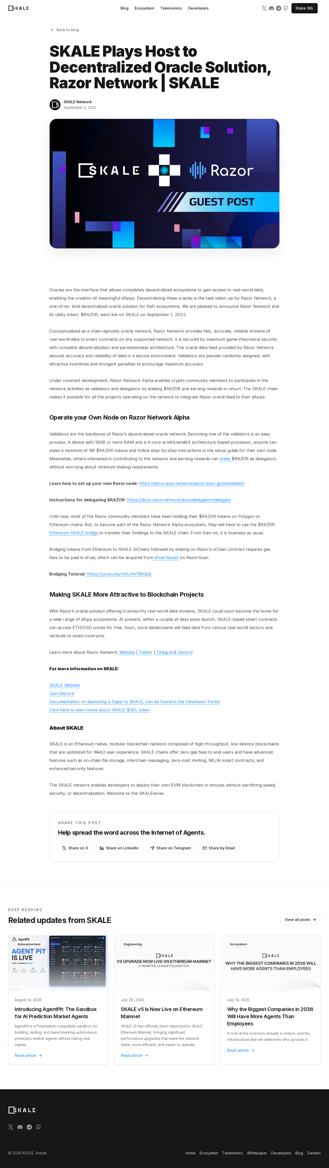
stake (226, 458)
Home (191, 1153)
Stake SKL (305, 8)
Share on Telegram (174, 848)
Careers (314, 1153)
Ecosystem (144, 8)
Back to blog (68, 30)
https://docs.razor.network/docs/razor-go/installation (191, 483)
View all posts (297, 919)
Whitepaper (257, 1153)
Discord (184, 652)
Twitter (145, 652)
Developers (198, 8)
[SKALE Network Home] (18, 8)
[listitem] (264, 8)
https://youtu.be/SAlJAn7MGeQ (118, 574)
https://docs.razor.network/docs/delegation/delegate (179, 499)
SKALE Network (78, 102)
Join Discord (61, 693)
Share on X (78, 848)
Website (126, 652)
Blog (125, 8)
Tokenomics (171, 8)
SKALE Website (64, 685)
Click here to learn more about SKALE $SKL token (99, 709)
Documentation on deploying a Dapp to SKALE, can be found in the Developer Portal (134, 701)
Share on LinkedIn (122, 848)
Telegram (165, 652)
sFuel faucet (166, 557)
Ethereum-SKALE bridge (73, 532)
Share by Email (222, 848)
